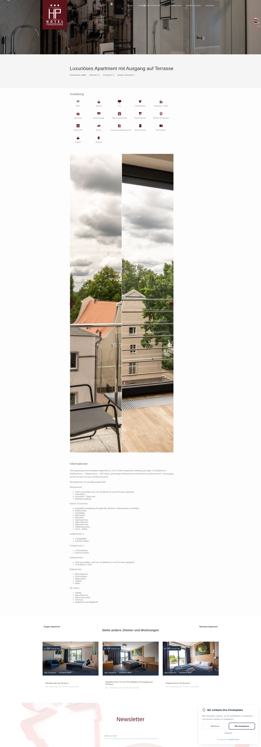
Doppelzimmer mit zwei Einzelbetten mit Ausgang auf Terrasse (68, 683)
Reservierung (193, 5)
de (259, 22)
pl (259, 19)
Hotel (130, 5)
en (259, 26)
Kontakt (210, 5)
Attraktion (175, 5)
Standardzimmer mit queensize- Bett (181, 683)
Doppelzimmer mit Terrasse (117, 683)
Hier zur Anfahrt (188, 84)
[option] (96, 303)
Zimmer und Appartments (151, 5)
